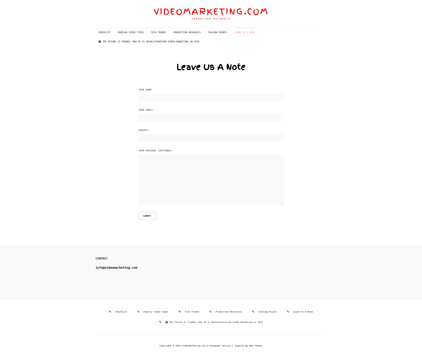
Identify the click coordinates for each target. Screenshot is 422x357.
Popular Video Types (131, 32)
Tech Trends (158, 32)
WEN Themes (255, 345)
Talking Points (217, 32)
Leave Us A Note (244, 32)
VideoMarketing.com (211, 11)
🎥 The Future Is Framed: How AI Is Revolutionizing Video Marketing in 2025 (148, 41)
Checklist (104, 32)
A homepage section (219, 345)
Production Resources (187, 32)
